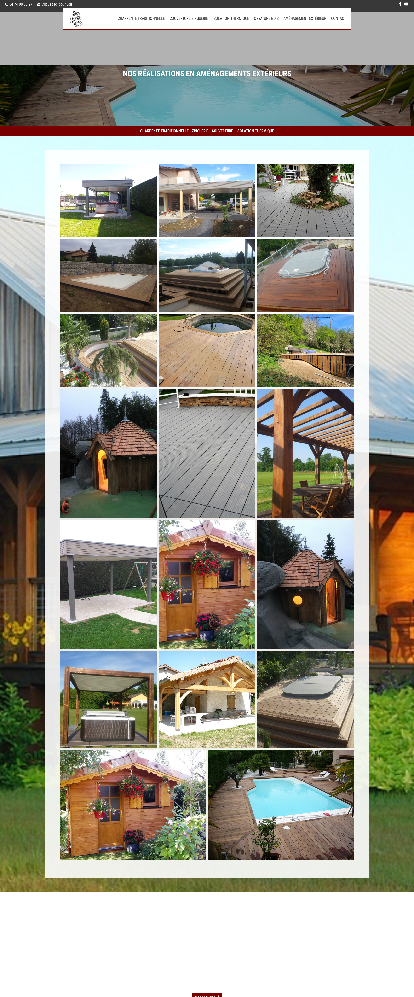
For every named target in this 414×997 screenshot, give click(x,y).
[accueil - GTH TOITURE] (90, 19)
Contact (338, 18)
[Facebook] (400, 4)
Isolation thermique (231, 18)
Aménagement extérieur (304, 18)
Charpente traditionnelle (141, 18)
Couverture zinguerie (189, 18)
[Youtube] (406, 4)
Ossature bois (266, 18)
